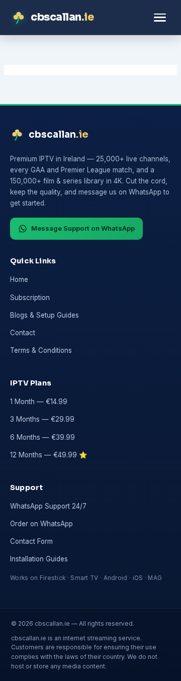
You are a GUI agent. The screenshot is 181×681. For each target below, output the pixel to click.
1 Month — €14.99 (38, 402)
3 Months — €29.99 (42, 419)
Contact (22, 333)
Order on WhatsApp (41, 524)
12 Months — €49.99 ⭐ (48, 455)
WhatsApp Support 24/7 (48, 506)
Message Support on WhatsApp (83, 228)
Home (19, 279)
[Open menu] (160, 17)
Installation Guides (39, 559)
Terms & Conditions (41, 350)
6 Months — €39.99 (42, 437)
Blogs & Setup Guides (44, 315)
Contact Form (31, 541)
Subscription (30, 298)
